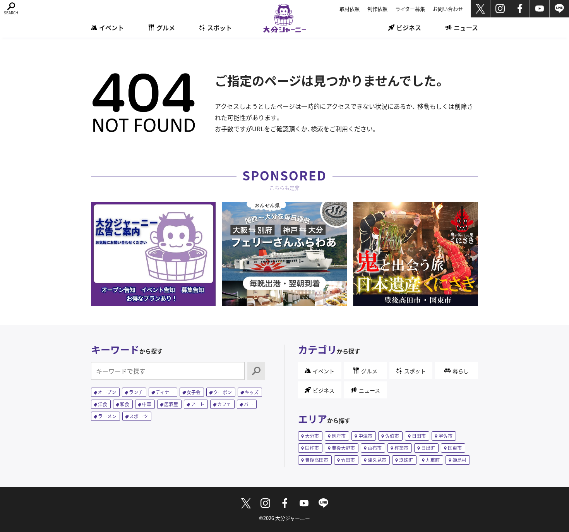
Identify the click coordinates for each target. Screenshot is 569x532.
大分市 (312, 435)
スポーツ (138, 416)
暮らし (460, 371)
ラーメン (107, 416)
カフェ (224, 404)
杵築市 (401, 447)
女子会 (194, 392)
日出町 (428, 447)
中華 (146, 404)
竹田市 (348, 459)
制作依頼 (377, 8)
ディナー (165, 392)
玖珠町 (406, 459)
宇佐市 (445, 435)
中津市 (365, 435)
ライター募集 (410, 8)
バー (248, 404)
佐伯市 (392, 435)
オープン (107, 392)
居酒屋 (171, 404)
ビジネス (408, 27)
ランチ (136, 392)
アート (197, 404)
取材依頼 (349, 8)
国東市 (455, 447)
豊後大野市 (343, 447)
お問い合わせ (448, 8)
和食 (124, 404)
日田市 (419, 435)
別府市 (339, 435)
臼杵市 (312, 447)
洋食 (102, 404)
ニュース (466, 27)
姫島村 (459, 459)
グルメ (165, 27)
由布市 (375, 447)
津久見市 (377, 459)
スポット (219, 27)
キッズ (252, 392)
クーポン (222, 392)
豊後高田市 (316, 459)
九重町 (433, 459)
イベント (111, 27)
